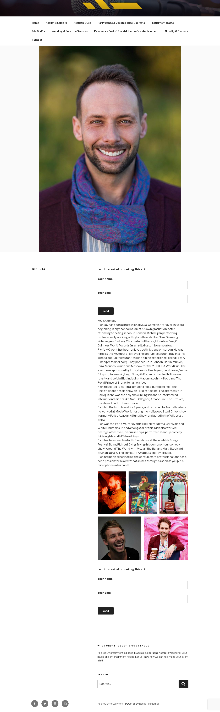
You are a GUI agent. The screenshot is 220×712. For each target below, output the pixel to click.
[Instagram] (55, 703)
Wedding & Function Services (70, 31)
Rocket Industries (149, 703)
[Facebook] (34, 703)
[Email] (65, 703)
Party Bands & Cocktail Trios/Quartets (121, 22)
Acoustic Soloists (56, 22)
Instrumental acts (162, 22)
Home (35, 22)
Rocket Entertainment (110, 703)
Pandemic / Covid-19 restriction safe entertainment (126, 31)
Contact (37, 39)
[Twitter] (44, 703)
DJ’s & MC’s (38, 31)
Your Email (105, 292)
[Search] (183, 684)
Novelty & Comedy (176, 31)
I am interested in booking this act (121, 269)
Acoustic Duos (82, 22)
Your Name (105, 279)
